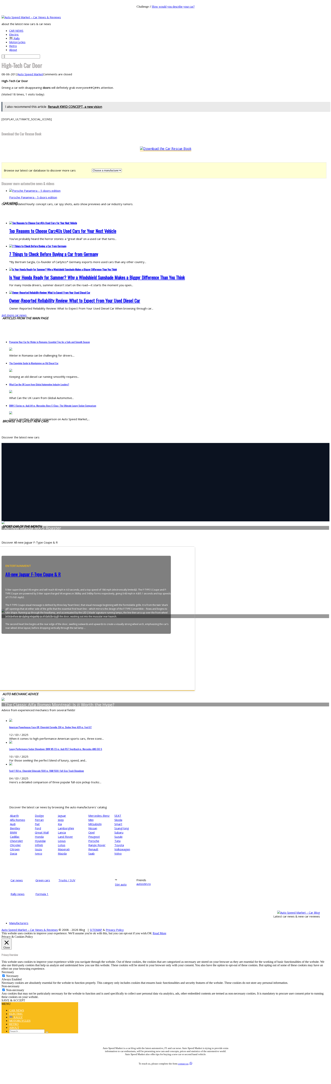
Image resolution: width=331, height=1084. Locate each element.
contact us (183, 1063)
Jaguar (62, 815)
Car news (17, 880)
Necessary (12, 976)
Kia (60, 824)
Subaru (118, 832)
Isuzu (38, 849)
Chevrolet (16, 841)
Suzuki (118, 837)
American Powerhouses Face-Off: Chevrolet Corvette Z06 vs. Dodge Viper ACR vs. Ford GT (50, 727)
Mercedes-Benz (99, 815)
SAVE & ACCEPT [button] (13, 1000)
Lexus (62, 841)
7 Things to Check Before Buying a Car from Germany (53, 253)
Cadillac (15, 837)
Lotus (61, 845)
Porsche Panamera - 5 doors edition (33, 197)
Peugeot (94, 837)
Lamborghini (66, 828)
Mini (90, 820)
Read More (159, 933)
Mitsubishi (95, 824)
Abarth (14, 815)
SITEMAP (96, 930)
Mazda (62, 853)
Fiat (37, 824)
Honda (39, 837)
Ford (38, 828)
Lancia (62, 832)
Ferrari (39, 820)
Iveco (38, 853)
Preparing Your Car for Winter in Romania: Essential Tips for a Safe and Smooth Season (49, 342)
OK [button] (149, 933)
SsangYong (121, 828)
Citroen (15, 849)
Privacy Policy (115, 930)
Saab (91, 853)
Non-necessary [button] (11, 986)
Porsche (93, 841)
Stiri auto (121, 884)
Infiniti (39, 845)
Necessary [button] (8, 972)
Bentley (15, 828)
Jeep (61, 820)
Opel (91, 832)
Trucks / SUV (66, 880)
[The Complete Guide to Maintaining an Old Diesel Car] (10, 371)
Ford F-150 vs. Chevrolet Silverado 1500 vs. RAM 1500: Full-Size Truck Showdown (46, 770)
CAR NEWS (16, 31)
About (13, 50)
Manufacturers (18, 923)
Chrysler (15, 845)
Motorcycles (17, 42)
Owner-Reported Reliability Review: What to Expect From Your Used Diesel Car (74, 300)
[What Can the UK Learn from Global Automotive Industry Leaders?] (10, 392)
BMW (13, 832)
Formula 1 (41, 894)
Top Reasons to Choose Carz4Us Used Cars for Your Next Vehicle (62, 230)
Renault (93, 849)
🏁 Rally (14, 38)
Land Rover (65, 837)
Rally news (18, 894)
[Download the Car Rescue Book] (165, 148)
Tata (117, 841)
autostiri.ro (143, 884)
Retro (13, 46)
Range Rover (97, 845)
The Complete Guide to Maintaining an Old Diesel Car (33, 363)
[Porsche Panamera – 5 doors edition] (35, 191)
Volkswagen (122, 849)
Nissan (92, 828)
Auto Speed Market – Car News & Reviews (30, 930)
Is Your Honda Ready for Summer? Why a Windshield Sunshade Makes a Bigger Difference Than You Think (97, 277)
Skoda (118, 820)
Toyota (119, 845)
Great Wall (42, 832)
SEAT (117, 815)
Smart (118, 824)
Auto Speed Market (30, 74)
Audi (13, 824)
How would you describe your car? (173, 6)
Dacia (13, 853)
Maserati (64, 849)
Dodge (39, 815)
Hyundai (40, 841)
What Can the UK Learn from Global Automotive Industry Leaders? (39, 384)
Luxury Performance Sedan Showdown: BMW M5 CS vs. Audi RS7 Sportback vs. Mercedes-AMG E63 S (55, 749)
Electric (14, 34)
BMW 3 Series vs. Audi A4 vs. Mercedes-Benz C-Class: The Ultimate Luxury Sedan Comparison (52, 405)
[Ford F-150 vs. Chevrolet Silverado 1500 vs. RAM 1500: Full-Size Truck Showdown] (10, 764)
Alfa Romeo (17, 820)
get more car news (14, 315)
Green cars (42, 880)
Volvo (118, 853)
